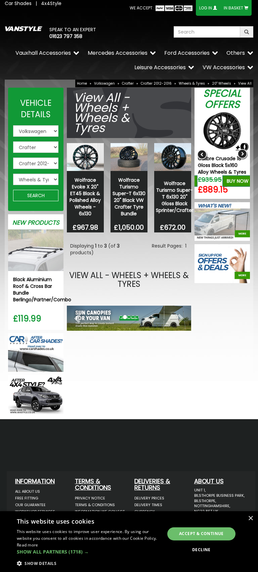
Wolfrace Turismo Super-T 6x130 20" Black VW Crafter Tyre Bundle (129, 197)
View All (245, 83)
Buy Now (238, 181)
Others (235, 53)
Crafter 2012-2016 (156, 83)
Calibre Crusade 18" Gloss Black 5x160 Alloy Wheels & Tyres (222, 165)
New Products (35, 222)
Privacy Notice (90, 498)
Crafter (128, 83)
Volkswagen (104, 83)
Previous (202, 154)
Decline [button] (201, 550)
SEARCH (36, 195)
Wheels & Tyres (192, 83)
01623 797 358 (65, 36)
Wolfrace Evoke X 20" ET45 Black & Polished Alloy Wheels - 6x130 (85, 197)
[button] (76, 316)
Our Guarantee (30, 505)
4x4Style (51, 3)
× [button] (250, 518)
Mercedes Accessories (117, 53)
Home (82, 83)
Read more (27, 545)
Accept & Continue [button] (201, 533)
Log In (205, 8)
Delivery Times (148, 505)
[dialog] (129, 541)
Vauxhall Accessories (43, 53)
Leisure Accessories (160, 67)
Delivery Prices (149, 498)
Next (242, 154)
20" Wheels (221, 83)
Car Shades (18, 3)
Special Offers (222, 99)
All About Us (27, 491)
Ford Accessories (187, 53)
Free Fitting (26, 498)
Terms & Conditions (95, 505)
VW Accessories (224, 67)
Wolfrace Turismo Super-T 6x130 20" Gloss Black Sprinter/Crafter (175, 197)
